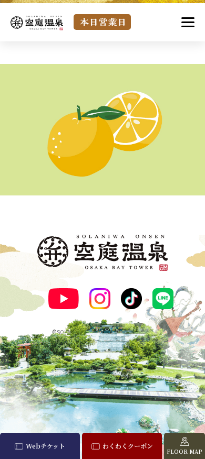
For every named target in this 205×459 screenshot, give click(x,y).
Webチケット (45, 445)
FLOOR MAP (184, 451)
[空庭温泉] (37, 22)
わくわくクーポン (127, 445)
